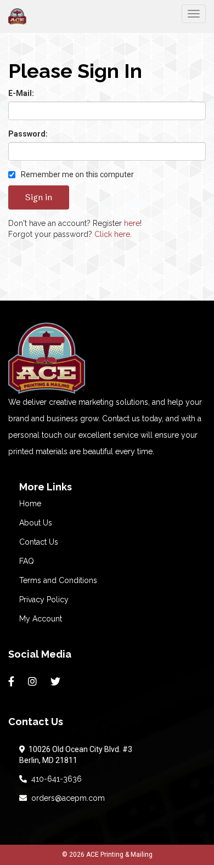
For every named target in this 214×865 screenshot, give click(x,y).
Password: (28, 133)
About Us (35, 522)
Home (30, 503)
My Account (40, 618)
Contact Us (38, 542)
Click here (112, 234)
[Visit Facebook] (12, 681)
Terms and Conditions (58, 580)
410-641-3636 (54, 778)
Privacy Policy (44, 599)
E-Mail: (21, 93)
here (132, 223)
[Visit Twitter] (56, 681)
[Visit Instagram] (34, 681)
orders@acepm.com (66, 798)
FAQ (26, 561)
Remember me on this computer (76, 174)
